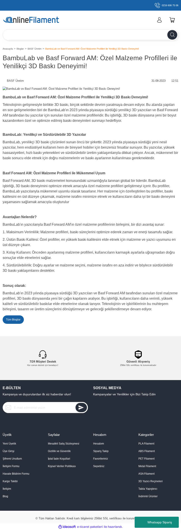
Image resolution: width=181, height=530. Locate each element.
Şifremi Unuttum (12, 458)
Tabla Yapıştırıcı (147, 488)
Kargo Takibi (10, 481)
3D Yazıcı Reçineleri (150, 481)
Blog (5, 496)
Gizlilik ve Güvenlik (59, 451)
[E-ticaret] (90, 527)
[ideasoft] (67, 527)
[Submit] (81, 407)
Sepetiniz (98, 466)
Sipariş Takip (101, 451)
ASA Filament (146, 473)
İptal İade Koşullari (59, 458)
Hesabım (98, 443)
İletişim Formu (11, 466)
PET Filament (146, 458)
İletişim (7, 488)
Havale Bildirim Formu (16, 473)
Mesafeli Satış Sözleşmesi (63, 443)
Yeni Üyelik (9, 443)
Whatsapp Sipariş (159, 522)
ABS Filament (146, 451)
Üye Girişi (8, 451)
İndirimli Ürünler (148, 496)
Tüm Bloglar (13, 319)
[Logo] (38, 20)
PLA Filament (146, 443)
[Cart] (172, 20)
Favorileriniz (100, 458)
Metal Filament (147, 466)
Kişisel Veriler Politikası (62, 466)
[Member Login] (159, 20)
